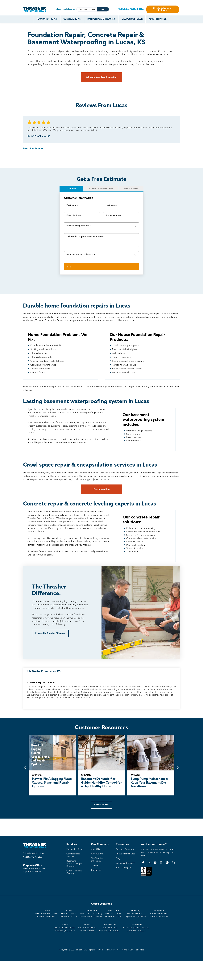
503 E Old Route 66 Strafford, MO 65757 (158, 914)
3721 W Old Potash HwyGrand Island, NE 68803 (91, 914)
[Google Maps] (167, 862)
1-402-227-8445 (33, 857)
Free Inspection (101, 489)
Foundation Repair (47, 19)
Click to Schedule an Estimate (162, 9)
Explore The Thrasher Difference (50, 633)
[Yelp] (173, 862)
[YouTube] (155, 862)
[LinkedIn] (149, 862)
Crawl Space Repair (132, 19)
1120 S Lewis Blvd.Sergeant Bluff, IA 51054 (135, 914)
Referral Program (123, 868)
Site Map (140, 950)
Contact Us (96, 870)
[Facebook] (143, 862)
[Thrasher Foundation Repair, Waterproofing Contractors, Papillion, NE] (146, 876)
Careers (94, 866)
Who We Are (97, 854)
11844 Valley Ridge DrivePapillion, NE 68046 (46, 914)
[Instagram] (161, 862)
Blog (118, 858)
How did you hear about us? (80, 255)
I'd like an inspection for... (79, 226)
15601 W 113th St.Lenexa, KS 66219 (113, 914)
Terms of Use (127, 950)
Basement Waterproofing (101, 19)
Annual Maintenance (125, 854)
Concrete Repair (72, 19)
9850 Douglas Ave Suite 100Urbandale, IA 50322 (136, 928)
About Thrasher (157, 19)
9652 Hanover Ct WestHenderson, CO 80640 (64, 928)
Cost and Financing (125, 849)
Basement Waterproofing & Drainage (74, 863)
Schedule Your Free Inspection (101, 77)
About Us (95, 849)
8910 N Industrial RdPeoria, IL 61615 (87, 928)
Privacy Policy (112, 950)
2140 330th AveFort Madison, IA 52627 (109, 928)
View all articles (101, 805)
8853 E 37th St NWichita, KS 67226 (68, 914)
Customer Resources (125, 863)
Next (69, 267)
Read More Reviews (33, 149)
